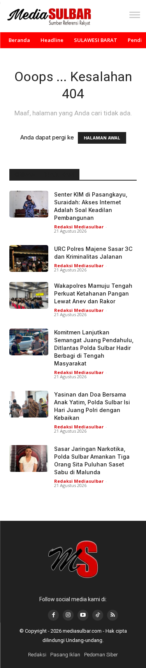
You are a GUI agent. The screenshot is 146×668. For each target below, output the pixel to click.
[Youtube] (82, 615)
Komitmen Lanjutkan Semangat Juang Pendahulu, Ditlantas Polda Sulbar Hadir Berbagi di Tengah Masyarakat (94, 348)
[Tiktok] (97, 615)
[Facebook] (53, 615)
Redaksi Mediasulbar (79, 227)
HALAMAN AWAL (102, 138)
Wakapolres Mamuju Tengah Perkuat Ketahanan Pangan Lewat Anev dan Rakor (93, 293)
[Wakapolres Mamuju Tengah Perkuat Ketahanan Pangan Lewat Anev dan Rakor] (28, 295)
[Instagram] (68, 615)
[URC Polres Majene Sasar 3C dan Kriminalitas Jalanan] (28, 258)
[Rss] (112, 615)
